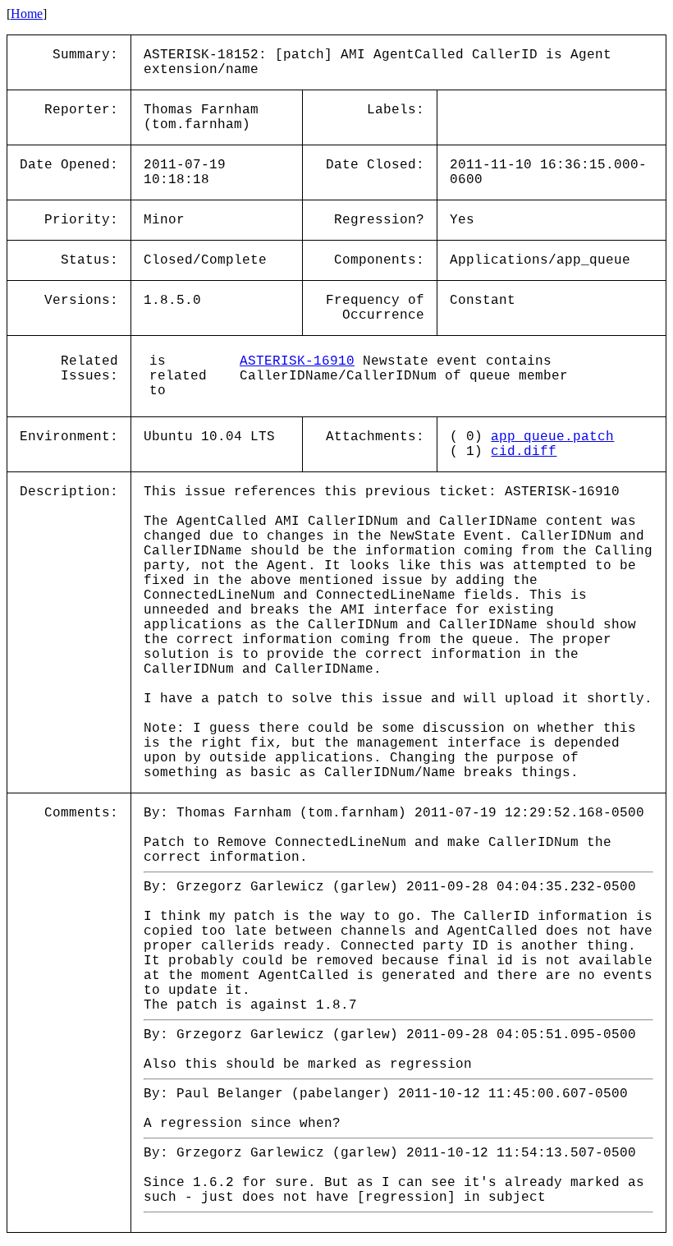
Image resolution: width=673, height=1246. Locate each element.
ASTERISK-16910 (297, 361)
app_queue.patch (552, 437)
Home (27, 14)
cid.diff (523, 451)
